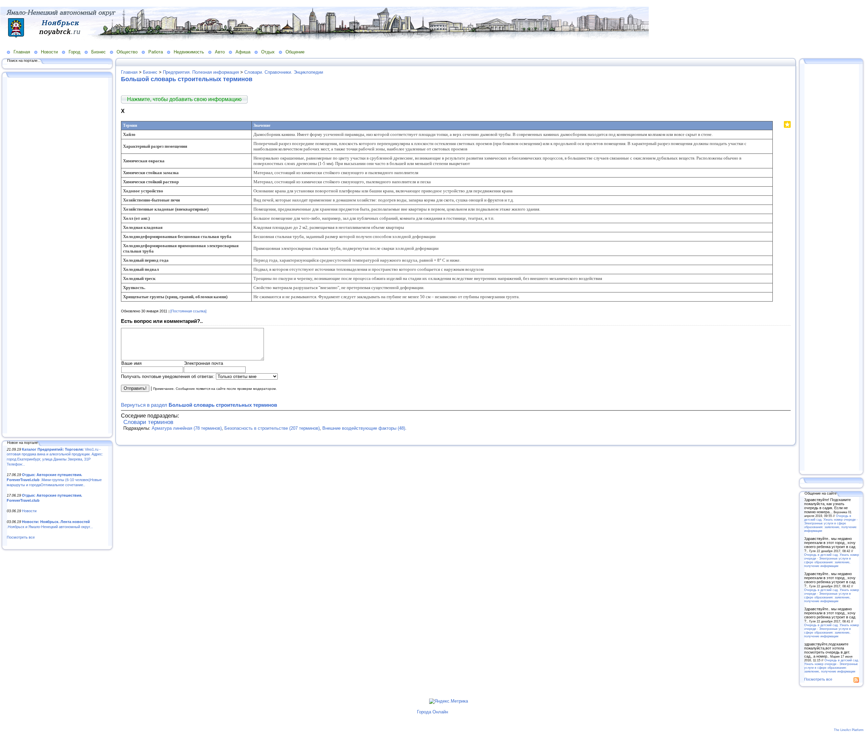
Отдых (268, 51)
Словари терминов (148, 422)
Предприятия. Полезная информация (201, 72)
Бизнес (98, 51)
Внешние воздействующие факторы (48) (363, 428)
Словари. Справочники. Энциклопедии (283, 72)
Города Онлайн (432, 711)
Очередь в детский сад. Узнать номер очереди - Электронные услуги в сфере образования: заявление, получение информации (831, 523)
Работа (155, 51)
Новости (49, 51)
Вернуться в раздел (199, 405)
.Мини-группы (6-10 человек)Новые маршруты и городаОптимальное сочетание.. (54, 480)
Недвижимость (189, 51)
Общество (127, 51)
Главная (22, 51)
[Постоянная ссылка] (188, 311)
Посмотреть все (21, 537)
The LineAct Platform (849, 730)
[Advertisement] (57, 255)
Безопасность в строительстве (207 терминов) (272, 428)
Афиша (243, 51)
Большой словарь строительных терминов (186, 79)
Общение (295, 51)
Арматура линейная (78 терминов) (187, 428)
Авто (220, 51)
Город (74, 51)
